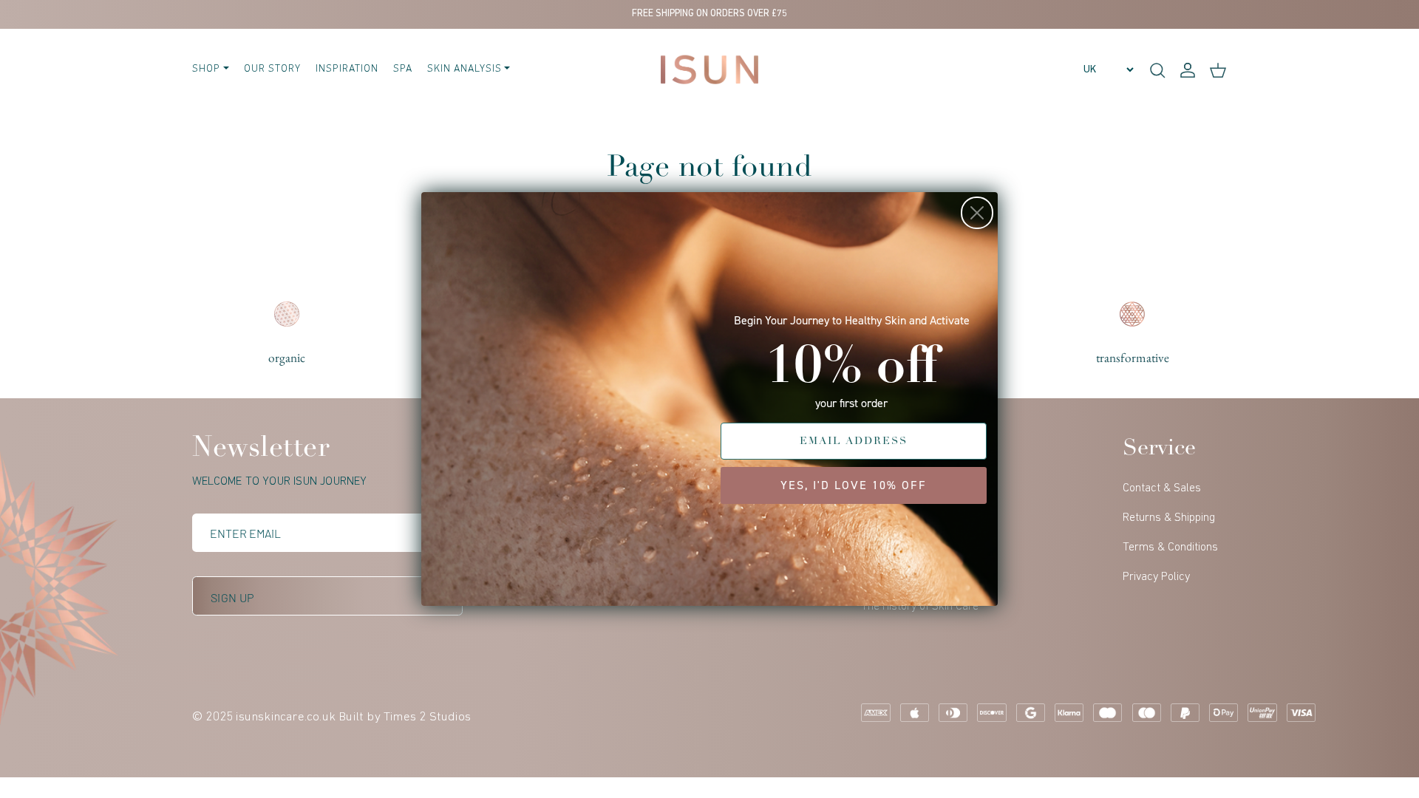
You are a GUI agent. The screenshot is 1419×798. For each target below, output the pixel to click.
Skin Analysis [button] (464, 69)
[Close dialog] (977, 213)
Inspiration (347, 69)
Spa (402, 69)
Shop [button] (206, 69)
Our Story (272, 69)
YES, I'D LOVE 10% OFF (853, 485)
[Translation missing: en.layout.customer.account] (1188, 69)
